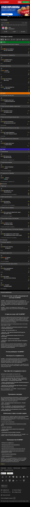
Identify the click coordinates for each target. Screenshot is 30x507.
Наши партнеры (16, 468)
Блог (2, 470)
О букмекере (3, 468)
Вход (20, 2)
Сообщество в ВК (17, 492)
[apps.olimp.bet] (3, 473)
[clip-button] (1, 47)
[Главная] (5, 2)
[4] (17, 16)
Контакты (10, 468)
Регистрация (26, 2)
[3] (15, 16)
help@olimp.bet (6, 490)
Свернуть (3, 463)
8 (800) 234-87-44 (6, 492)
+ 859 (26, 22)
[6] (22, 16)
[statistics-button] (23, 23)
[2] (13, 16)
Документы (24, 468)
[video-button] (28, 194)
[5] (19, 16)
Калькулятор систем (8, 470)
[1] (10, 16)
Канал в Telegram (17, 490)
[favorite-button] (22, 23)
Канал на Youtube (6, 495)
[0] (8, 16)
